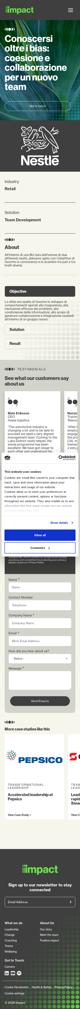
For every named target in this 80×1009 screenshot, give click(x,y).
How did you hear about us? (29, 651)
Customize (37, 547)
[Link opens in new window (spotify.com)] (19, 973)
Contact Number (21, 597)
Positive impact (49, 940)
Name (13, 580)
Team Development (23, 219)
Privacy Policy (63, 987)
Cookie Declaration (17, 987)
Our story (46, 929)
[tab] (40, 291)
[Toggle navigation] (70, 10)
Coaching (11, 940)
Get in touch (38, 106)
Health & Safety (41, 987)
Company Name (20, 615)
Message (15, 668)
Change (10, 934)
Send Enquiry (40, 701)
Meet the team (49, 934)
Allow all (40, 535)
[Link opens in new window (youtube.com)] (13, 973)
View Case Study (18, 815)
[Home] (11, 10)
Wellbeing (11, 951)
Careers (10, 966)
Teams (9, 945)
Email (13, 633)
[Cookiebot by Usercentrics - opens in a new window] (59, 458)
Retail (10, 188)
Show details (59, 522)
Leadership (11, 929)
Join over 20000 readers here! (70, 902)
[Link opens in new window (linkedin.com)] (7, 973)
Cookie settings (14, 993)
